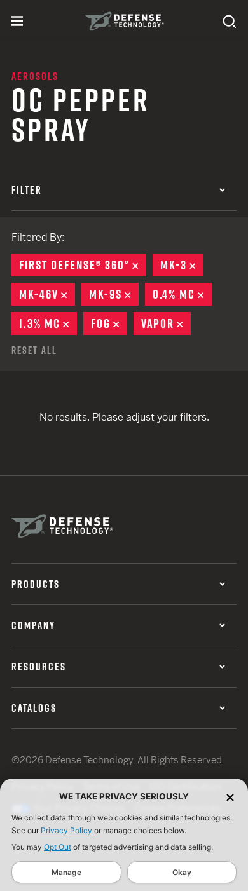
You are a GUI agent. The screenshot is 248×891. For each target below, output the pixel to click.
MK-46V (47, 294)
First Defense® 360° (82, 265)
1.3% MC (48, 323)
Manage (66, 872)
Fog (109, 323)
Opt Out (57, 847)
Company (33, 625)
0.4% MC (182, 294)
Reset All (34, 350)
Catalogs (34, 708)
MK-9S (114, 294)
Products (35, 584)
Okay (181, 872)
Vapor (166, 323)
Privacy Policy (66, 830)
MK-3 (181, 265)
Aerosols (35, 76)
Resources (38, 666)
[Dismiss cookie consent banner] (230, 796)
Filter (26, 190)
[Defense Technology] (124, 21)
